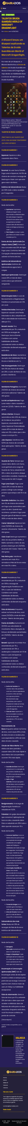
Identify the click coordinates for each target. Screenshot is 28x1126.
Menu (4, 8)
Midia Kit (5, 1083)
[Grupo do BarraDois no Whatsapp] (3, 1114)
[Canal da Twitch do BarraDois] (20, 1114)
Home (5, 1078)
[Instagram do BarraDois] (10, 1114)
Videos (24, 8)
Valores (5, 1085)
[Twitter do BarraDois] (17, 1114)
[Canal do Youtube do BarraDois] (13, 1114)
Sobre (5, 1080)
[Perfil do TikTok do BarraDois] (24, 1114)
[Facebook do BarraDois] (6, 1114)
